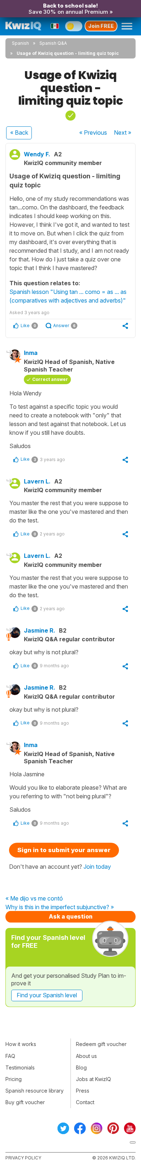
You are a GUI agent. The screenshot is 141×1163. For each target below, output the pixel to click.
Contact (85, 1102)
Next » (122, 132)
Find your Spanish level (47, 995)
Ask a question (71, 916)
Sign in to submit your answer (64, 850)
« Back (19, 132)
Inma (31, 352)
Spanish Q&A (53, 43)
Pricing (13, 1079)
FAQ (10, 1056)
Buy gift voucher (25, 1102)
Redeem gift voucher (101, 1044)
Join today (97, 866)
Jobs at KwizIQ (93, 1079)
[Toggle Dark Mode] (73, 26)
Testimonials (20, 1067)
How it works (20, 1044)
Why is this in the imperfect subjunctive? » (59, 907)
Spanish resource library (34, 1091)
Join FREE (101, 26)
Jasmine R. (39, 630)
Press (82, 1091)
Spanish (20, 43)
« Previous (93, 132)
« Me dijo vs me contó (34, 898)
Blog (81, 1067)
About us (86, 1056)
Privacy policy (23, 1157)
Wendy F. (37, 154)
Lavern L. (37, 481)
